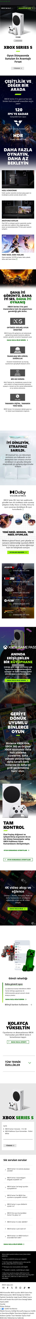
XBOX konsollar (5, 1292)
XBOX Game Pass (26, 1292)
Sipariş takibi (4, 1302)
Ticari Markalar (16, 1315)
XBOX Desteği (17, 1295)
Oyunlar (2, 1304)
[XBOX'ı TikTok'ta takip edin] (24, 1287)
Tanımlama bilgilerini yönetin (24, 1313)
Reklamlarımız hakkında (16, 1318)
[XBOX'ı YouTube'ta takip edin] (28, 1287)
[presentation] (3, 19)
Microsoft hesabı (5, 1299)
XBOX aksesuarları (6, 1295)
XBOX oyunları (15, 1292)
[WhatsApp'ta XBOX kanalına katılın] (20, 1287)
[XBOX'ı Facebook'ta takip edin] (7, 1287)
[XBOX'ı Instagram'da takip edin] (16, 1287)
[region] (18, 568)
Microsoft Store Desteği (19, 1299)
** (16, 259)
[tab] (15, 41)
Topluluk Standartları (7, 1297)
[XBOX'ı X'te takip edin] (11, 1287)
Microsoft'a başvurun (24, 1311)
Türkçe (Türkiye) (5, 1306)
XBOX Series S (6, 8)
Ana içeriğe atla (5, 1)
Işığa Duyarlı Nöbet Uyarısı (23, 1297)
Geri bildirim (26, 1295)
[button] (18, 859)
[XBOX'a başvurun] (3, 1287)
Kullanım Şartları (5, 1315)
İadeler (29, 1299)
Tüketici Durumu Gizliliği (8, 1311)
